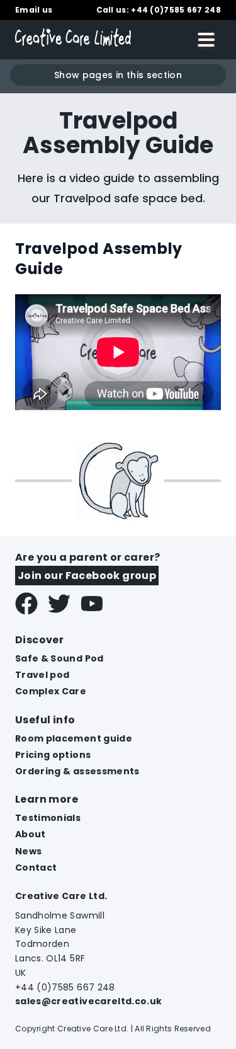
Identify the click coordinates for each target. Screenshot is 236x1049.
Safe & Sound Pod (59, 658)
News (28, 851)
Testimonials (48, 817)
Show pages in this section (118, 75)
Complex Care (50, 691)
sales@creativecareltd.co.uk (88, 1001)
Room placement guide (73, 738)
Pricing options (53, 754)
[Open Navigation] (206, 39)
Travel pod (42, 674)
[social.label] (26, 604)
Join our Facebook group (87, 575)
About (30, 834)
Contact (36, 867)
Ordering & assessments (77, 771)
